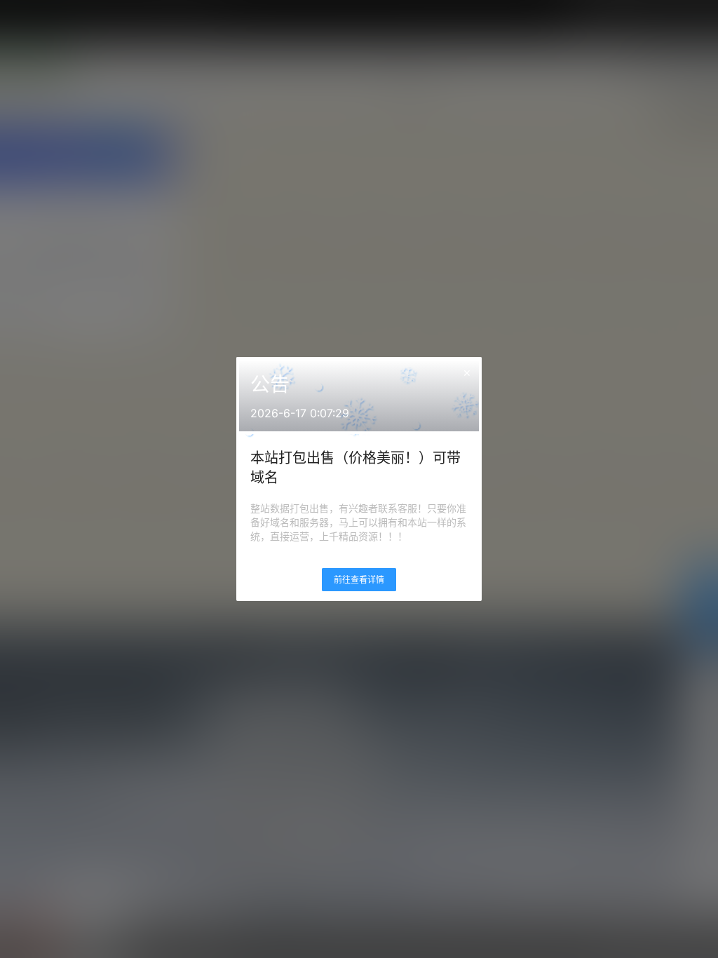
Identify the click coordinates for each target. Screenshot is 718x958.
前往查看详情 (359, 579)
